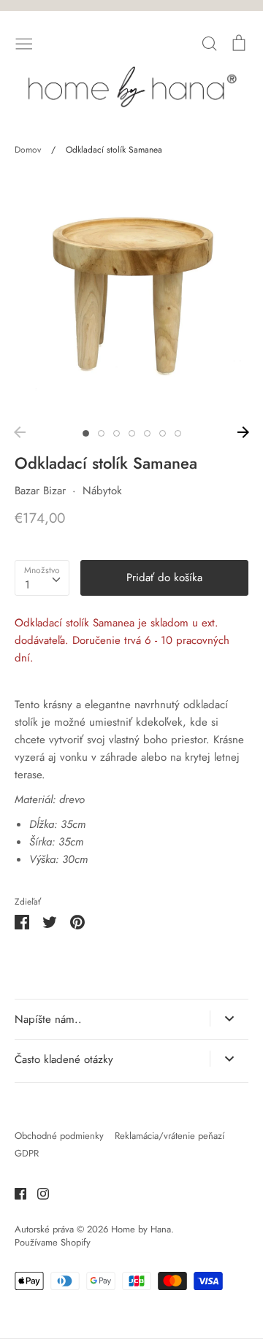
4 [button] (132, 433)
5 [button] (147, 433)
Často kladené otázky (64, 1059)
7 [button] (178, 433)
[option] (131, 296)
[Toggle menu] (24, 42)
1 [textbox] (27, 585)
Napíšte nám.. (48, 1019)
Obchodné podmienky (59, 1136)
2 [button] (101, 433)
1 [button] (86, 433)
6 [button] (162, 433)
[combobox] (42, 578)
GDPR (27, 1153)
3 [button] (116, 433)
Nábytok (102, 491)
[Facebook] (15, 1192)
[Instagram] (37, 1192)
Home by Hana (141, 1229)
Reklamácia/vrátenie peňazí (169, 1136)
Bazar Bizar (40, 491)
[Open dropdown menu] (229, 1018)
